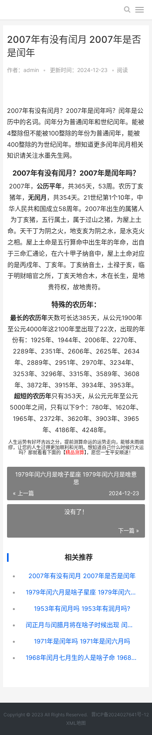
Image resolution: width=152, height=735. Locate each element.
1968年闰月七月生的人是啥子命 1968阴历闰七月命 (82, 657)
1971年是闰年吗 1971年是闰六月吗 (82, 641)
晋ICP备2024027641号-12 (120, 714)
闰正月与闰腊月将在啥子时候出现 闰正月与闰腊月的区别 (82, 625)
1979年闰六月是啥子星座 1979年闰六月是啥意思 (82, 592)
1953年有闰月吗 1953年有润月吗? (82, 608)
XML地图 (76, 723)
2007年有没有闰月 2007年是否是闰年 (82, 576)
